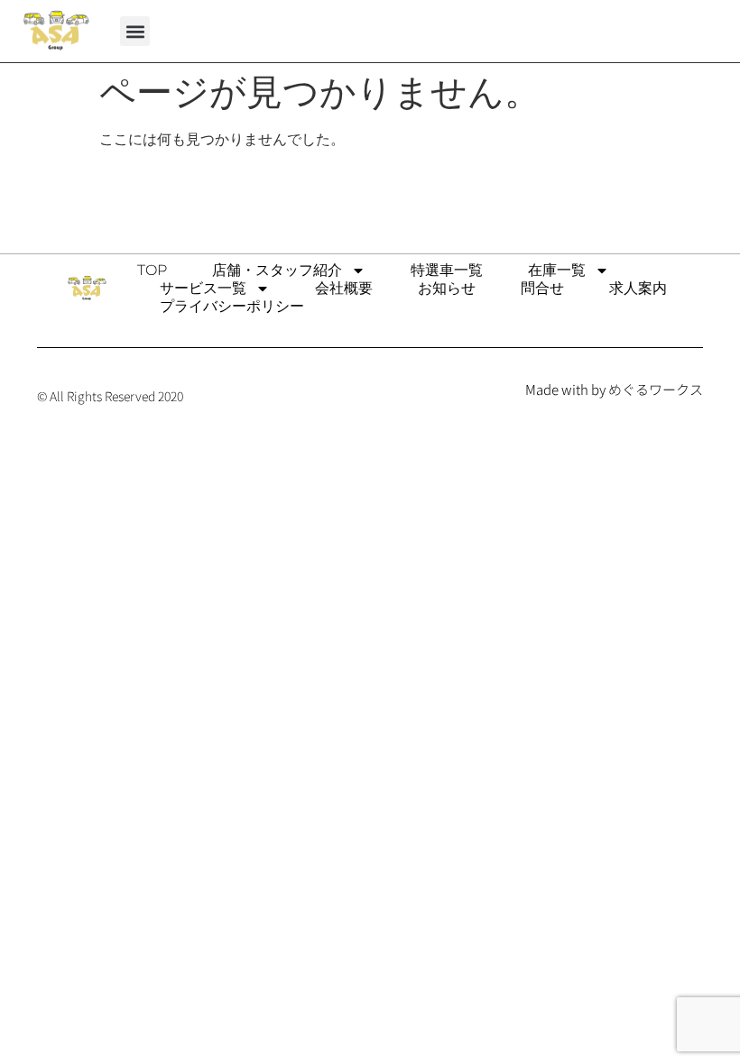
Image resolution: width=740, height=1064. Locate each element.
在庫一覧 (557, 270)
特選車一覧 (447, 270)
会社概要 (344, 288)
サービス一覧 (203, 288)
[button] (135, 31)
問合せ (542, 288)
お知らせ (447, 288)
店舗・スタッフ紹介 (277, 270)
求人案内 (638, 288)
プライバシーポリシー (232, 306)
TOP (152, 270)
